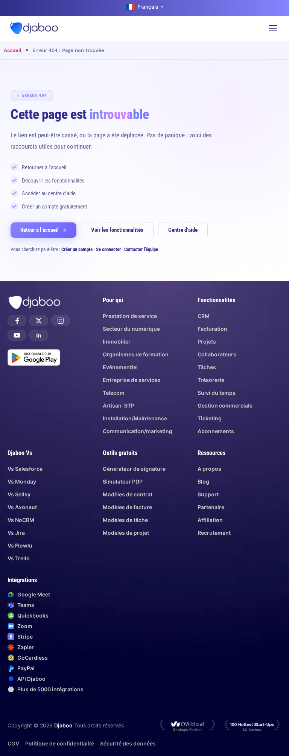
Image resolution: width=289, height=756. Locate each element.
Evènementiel (120, 367)
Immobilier (117, 341)
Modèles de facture (127, 507)
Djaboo (63, 725)
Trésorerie (211, 380)
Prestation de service (130, 316)
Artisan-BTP (118, 405)
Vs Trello (19, 558)
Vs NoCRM (21, 520)
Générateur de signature (134, 468)
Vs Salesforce (25, 468)
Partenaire (211, 507)
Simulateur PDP (123, 481)
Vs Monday (22, 481)
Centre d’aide (183, 230)
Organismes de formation (136, 354)
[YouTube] (17, 335)
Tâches (207, 367)
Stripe (25, 636)
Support (208, 494)
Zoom (24, 626)
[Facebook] (17, 320)
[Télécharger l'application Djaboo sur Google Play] (34, 357)
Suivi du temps (217, 392)
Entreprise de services (131, 380)
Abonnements (216, 431)
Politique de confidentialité (59, 743)
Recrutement (214, 532)
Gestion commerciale (225, 405)
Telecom (114, 392)
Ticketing (210, 418)
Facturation (212, 329)
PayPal (26, 668)
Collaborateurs (217, 354)
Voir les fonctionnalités (117, 230)
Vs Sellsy (19, 494)
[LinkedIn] (38, 335)
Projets (207, 341)
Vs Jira (16, 532)
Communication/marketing (137, 431)
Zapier (25, 647)
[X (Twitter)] (38, 320)
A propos (209, 468)
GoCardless (32, 657)
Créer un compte (77, 249)
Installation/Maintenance (135, 418)
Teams (25, 605)
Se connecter (108, 249)
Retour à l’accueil (39, 230)
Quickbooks (33, 615)
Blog (203, 481)
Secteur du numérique (131, 329)
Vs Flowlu (20, 545)
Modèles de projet (126, 532)
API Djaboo (31, 678)
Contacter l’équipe (141, 249)
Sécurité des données (128, 743)
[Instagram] (60, 320)
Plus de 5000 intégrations (50, 689)
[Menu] (273, 28)
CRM (204, 316)
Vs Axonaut (22, 507)
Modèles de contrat (127, 494)
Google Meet (33, 594)
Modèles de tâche (125, 520)
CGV (13, 743)
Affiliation (210, 520)
